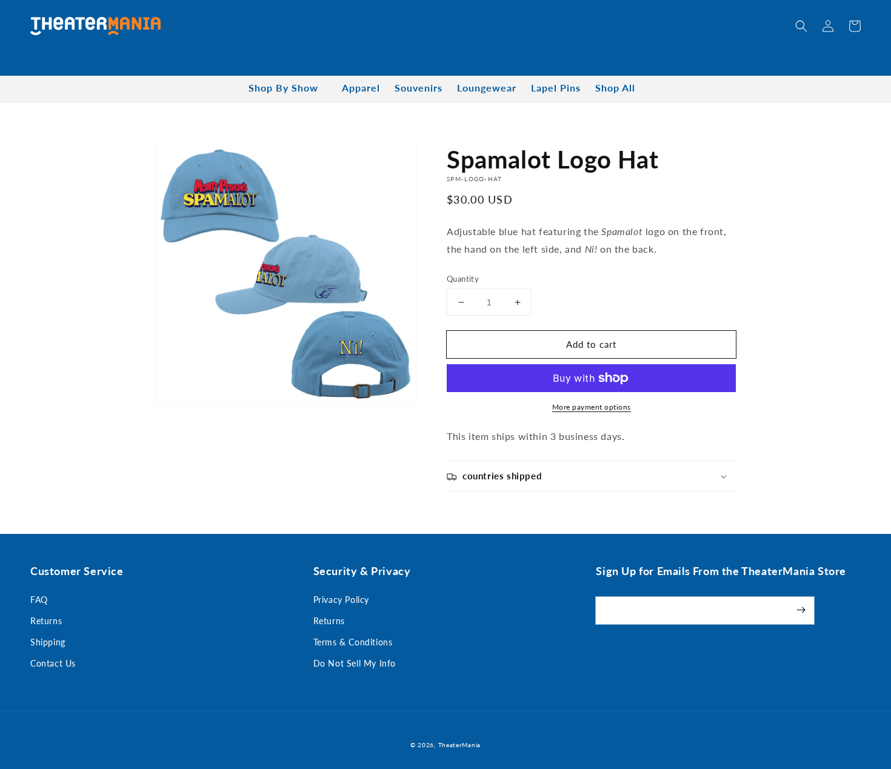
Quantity (463, 279)
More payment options (591, 406)
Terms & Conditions (353, 642)
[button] (801, 26)
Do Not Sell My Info (354, 663)
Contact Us (53, 663)
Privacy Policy (341, 599)
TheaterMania (459, 744)
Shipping (47, 642)
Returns (46, 621)
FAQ (39, 599)
